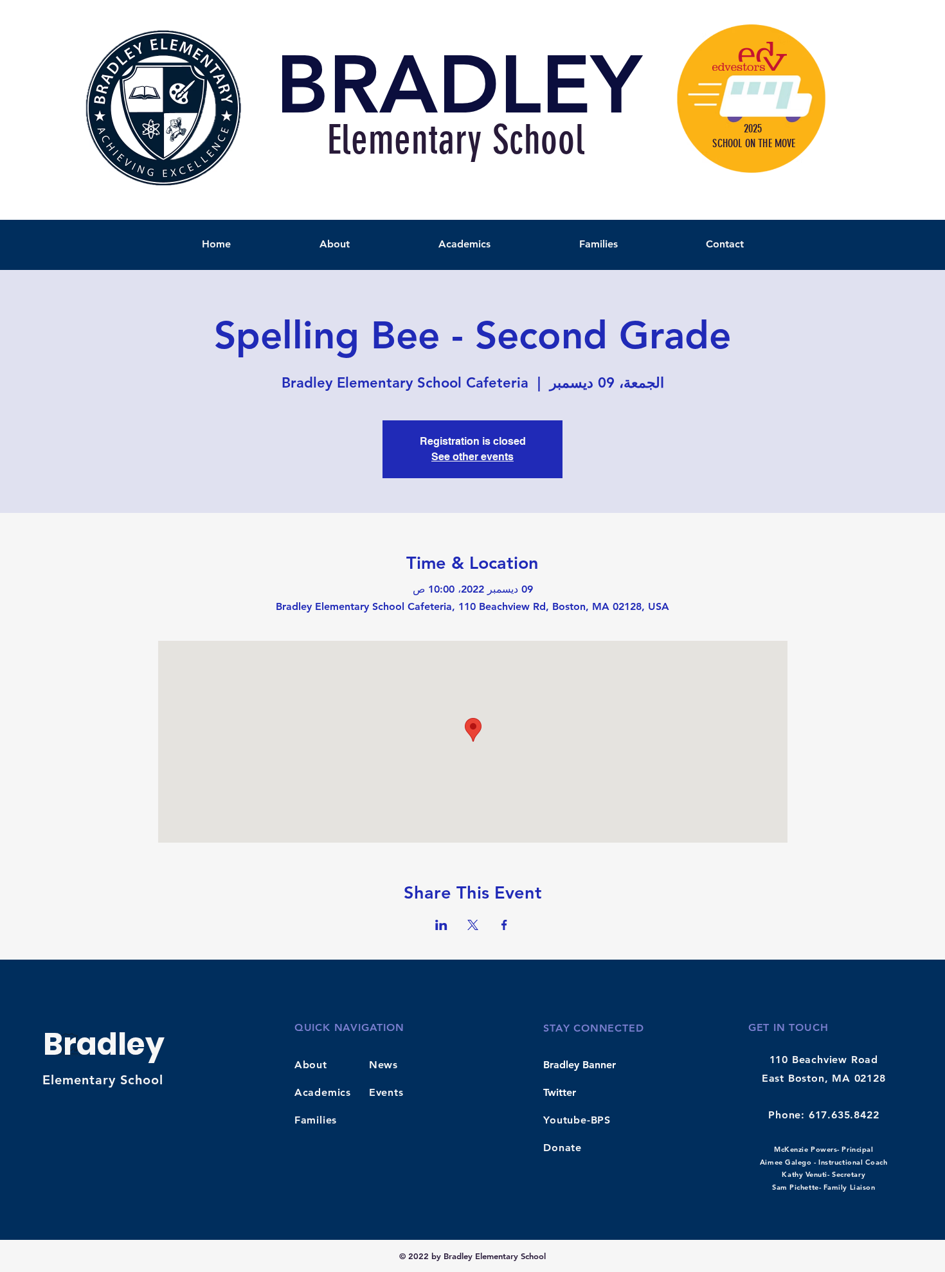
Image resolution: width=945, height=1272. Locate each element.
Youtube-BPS (577, 1120)
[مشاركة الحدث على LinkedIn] (441, 925)
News (383, 1065)
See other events (472, 457)
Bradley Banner (579, 1065)
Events (386, 1092)
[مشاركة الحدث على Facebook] (504, 925)
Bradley (104, 1044)
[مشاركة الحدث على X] (473, 925)
